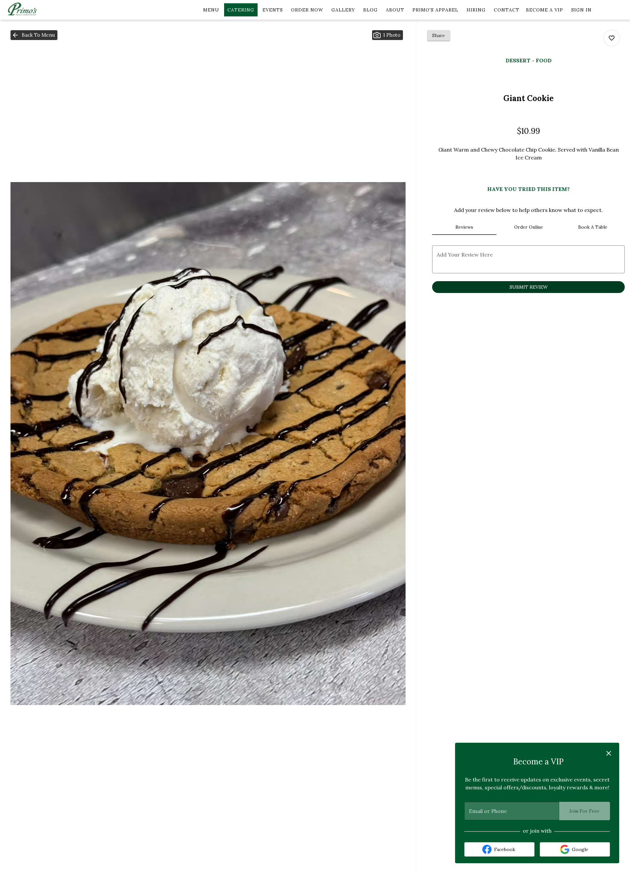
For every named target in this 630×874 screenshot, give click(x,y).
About (395, 10)
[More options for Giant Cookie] (612, 38)
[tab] (464, 227)
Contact (506, 10)
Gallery (343, 10)
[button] (33, 35)
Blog (370, 10)
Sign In (581, 10)
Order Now (307, 10)
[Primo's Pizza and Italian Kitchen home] (34, 10)
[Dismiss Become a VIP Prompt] (609, 753)
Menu (211, 10)
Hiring (476, 10)
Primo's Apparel (435, 10)
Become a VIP (544, 10)
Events (272, 10)
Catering (240, 10)
